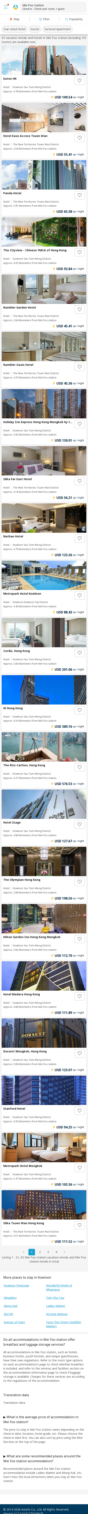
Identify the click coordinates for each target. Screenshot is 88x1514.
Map (16, 19)
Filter (46, 19)
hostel (35, 29)
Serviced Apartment (57, 29)
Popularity (76, 19)
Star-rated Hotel (14, 29)
